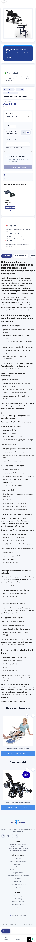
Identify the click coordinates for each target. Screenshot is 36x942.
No (28, 132)
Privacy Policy (18, 896)
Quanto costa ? (9, 113)
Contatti (18, 907)
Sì (23, 132)
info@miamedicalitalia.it (19, 915)
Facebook (21, 701)
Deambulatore (15, 416)
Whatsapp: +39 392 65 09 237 (18, 845)
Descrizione (6, 256)
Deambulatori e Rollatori (10, 93)
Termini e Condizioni (18, 902)
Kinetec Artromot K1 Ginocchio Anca (18, 749)
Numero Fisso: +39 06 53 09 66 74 (18, 849)
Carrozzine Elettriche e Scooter (18, 861)
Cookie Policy (18, 899)
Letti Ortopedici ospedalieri (18, 870)
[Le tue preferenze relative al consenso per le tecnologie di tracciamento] (33, 939)
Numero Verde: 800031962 (19, 851)
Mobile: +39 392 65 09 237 (18, 847)
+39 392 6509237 (8, 689)
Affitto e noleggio (9, 89)
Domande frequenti (21, 256)
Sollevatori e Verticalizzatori (18, 884)
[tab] (6, 256)
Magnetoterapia (18, 873)
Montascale (18, 879)
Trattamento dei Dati (18, 905)
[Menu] (32, 4)
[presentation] (27, 716)
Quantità (6, 126)
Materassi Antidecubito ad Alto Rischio (18, 876)
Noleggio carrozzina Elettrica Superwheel (18, 803)
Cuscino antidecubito (8, 201)
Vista (9, 210)
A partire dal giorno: (14, 140)
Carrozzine (20, 89)
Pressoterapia (18, 881)
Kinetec (18, 867)
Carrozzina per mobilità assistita (17, 514)
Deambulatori (18, 864)
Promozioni (18, 887)
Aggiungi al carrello (19, 167)
